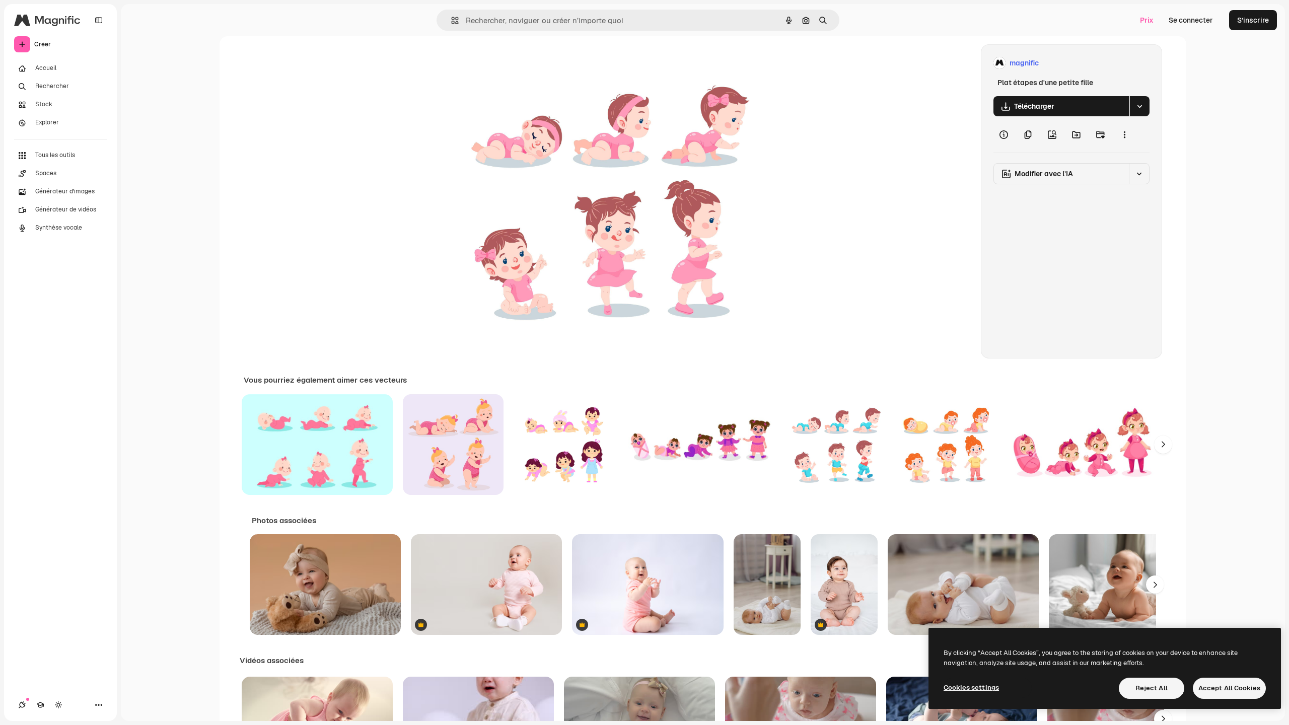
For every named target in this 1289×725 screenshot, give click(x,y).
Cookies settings (971, 687)
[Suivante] (1163, 444)
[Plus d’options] (1124, 134)
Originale (518, 63)
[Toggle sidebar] (99, 20)
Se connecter (1191, 20)
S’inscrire (1253, 20)
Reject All (1151, 688)
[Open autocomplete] (451, 20)
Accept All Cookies (1229, 688)
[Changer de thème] (58, 705)
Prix (1147, 20)
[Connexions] (22, 705)
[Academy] (40, 705)
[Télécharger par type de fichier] (1139, 106)
